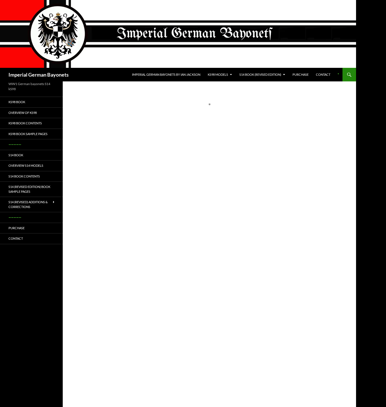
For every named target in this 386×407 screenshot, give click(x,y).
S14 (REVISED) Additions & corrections (28, 204)
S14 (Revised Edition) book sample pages (29, 189)
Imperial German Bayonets (38, 75)
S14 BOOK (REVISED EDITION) (260, 74)
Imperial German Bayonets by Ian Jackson (166, 74)
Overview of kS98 (22, 112)
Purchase (300, 74)
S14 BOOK (15, 155)
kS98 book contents (25, 123)
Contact (323, 74)
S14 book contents (24, 176)
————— (14, 144)
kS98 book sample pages (27, 134)
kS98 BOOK (16, 102)
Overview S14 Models (25, 165)
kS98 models (218, 74)
